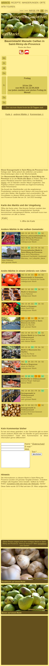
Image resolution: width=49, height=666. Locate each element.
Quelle (19, 575)
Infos (32, 11)
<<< (21, 11)
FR (38, 11)
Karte (4, 183)
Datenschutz (38, 444)
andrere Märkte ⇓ (21, 114)
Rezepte (16, 3)
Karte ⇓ (9, 114)
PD (36, 575)
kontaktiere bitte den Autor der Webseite (23, 484)
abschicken (37, 454)
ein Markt (10, 34)
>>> (26, 11)
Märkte (5, 3)
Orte (42, 3)
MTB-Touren (8, 7)
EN (46, 11)
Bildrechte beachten (9, 21)
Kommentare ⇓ (37, 114)
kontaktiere (42, 544)
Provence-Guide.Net (28, 16)
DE (42, 11)
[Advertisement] (24, 143)
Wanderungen (30, 3)
